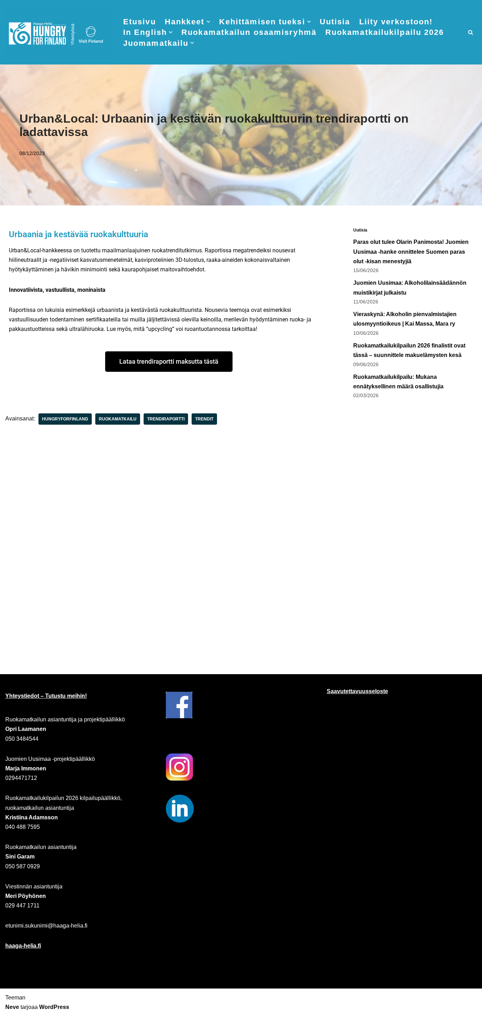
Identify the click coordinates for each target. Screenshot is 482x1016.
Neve (12, 1007)
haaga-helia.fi (23, 946)
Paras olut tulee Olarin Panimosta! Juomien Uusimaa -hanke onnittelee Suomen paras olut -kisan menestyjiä (411, 251)
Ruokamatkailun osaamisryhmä (249, 32)
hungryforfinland (65, 419)
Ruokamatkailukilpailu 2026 (384, 32)
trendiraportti (166, 419)
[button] (208, 22)
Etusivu (139, 21)
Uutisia (335, 21)
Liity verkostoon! (396, 21)
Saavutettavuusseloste (357, 691)
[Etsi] (470, 32)
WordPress (54, 1007)
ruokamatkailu (118, 419)
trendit (204, 419)
